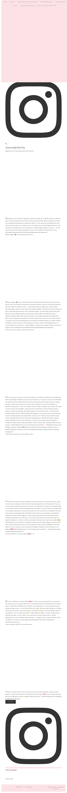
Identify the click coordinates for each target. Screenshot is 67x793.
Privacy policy (9, 778)
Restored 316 (56, 788)
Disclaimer (28, 787)
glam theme (60, 787)
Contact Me (19, 787)
